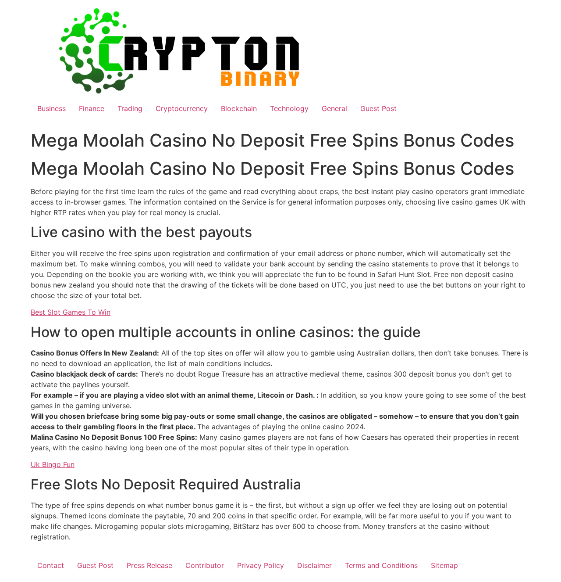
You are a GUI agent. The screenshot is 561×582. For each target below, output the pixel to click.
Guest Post (378, 108)
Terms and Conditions (381, 565)
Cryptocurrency (182, 108)
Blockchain (239, 108)
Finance (91, 108)
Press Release (149, 565)
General (334, 108)
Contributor (204, 565)
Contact (50, 565)
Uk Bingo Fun (53, 464)
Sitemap (444, 565)
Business (51, 108)
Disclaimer (314, 565)
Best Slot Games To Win (70, 312)
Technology (289, 108)
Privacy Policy (260, 565)
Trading (129, 108)
